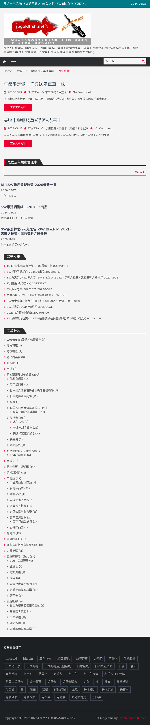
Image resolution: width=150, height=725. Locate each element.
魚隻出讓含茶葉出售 (25, 412)
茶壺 (107, 682)
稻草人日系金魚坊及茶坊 (25, 408)
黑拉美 (96, 697)
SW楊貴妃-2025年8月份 (22, 306)
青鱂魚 (61, 697)
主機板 (14, 566)
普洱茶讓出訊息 (22, 521)
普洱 (134, 666)
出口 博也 (63, 658)
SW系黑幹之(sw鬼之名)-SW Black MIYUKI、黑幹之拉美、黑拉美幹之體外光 (75, 3)
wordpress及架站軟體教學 (24, 339)
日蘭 (122, 666)
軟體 (45, 689)
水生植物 (50, 92)
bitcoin (28, 658)
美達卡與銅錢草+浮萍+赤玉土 (32, 120)
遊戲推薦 (12, 550)
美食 (86, 682)
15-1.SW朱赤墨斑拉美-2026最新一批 (28, 185)
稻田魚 (73, 674)
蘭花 (33, 689)
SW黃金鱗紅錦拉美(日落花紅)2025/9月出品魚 (35, 301)
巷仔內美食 (13, 357)
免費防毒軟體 (18, 611)
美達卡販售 (69, 682)
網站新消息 (13, 472)
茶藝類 (11, 478)
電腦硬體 (11, 697)
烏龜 (12, 402)
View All (140, 172)
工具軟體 (15, 617)
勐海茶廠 (82, 658)
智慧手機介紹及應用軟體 (22, 451)
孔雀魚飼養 (17, 378)
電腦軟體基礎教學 (21, 629)
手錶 (9, 369)
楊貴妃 (28, 674)
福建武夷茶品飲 (19, 500)
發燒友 (11, 461)
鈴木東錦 (108, 689)
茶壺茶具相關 (18, 506)
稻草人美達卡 (14, 682)
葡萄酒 (11, 533)
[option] (56, 4)
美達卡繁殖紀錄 (22, 433)
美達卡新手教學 (79, 128)
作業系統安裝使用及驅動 (25, 605)
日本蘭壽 (32, 666)
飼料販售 (15, 445)
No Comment (82, 92)
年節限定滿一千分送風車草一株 (34, 84)
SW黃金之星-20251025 (22, 289)
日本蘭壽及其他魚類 (19, 374)
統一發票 (35, 682)
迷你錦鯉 (60, 689)
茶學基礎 (122, 682)
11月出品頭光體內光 (19, 283)
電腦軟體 (12, 601)
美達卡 (63, 92)
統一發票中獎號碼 (18, 466)
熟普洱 (43, 674)
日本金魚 (83, 666)
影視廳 (11, 363)
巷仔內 (113, 658)
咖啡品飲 (15, 494)
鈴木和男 (90, 689)
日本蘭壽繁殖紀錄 (21, 396)
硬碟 (12, 578)
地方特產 (12, 345)
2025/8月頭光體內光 (20, 312)
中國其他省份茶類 (21, 482)
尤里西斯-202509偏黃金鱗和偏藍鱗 (29, 295)
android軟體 (18, 455)
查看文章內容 (18, 107)
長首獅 (14, 439)
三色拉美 (45, 658)
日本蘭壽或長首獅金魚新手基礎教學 (32, 390)
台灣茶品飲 (17, 488)
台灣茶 (98, 658)
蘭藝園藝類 (13, 539)
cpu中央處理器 (19, 560)
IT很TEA (33, 92)
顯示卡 (14, 595)
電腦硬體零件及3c (18, 556)
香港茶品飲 (17, 527)
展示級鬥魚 (17, 384)
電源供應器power (21, 584)
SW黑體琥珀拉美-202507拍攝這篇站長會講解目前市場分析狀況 (46, 318)
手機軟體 (130, 658)
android (11, 658)
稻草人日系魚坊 (114, 674)
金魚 (75, 689)
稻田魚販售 (91, 674)
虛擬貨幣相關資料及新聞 (22, 545)
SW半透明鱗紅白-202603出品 (24, 207)
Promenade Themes (132, 718)
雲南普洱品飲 (18, 517)
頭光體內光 (79, 697)
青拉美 (46, 697)
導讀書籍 (12, 351)
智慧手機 (11, 674)
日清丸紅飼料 (103, 666)
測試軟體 (15, 623)
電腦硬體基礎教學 (21, 590)
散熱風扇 (15, 572)
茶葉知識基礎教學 (21, 511)
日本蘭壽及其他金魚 (57, 666)
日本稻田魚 (13, 666)
